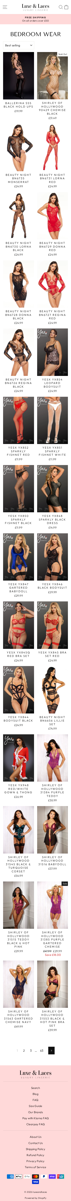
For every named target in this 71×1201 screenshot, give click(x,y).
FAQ (35, 1100)
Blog (36, 1094)
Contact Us (35, 1143)
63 (42, 1050)
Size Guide (35, 1106)
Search (35, 1088)
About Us (35, 1137)
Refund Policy (35, 1155)
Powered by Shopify (35, 1197)
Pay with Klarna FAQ (35, 1118)
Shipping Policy (35, 1149)
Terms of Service (35, 1167)
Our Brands (35, 1112)
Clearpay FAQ (35, 1124)
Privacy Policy (35, 1161)
